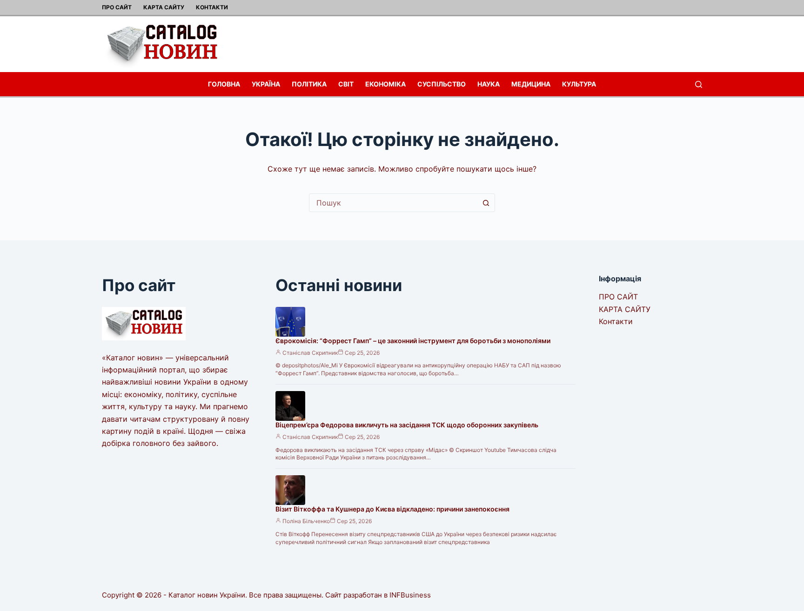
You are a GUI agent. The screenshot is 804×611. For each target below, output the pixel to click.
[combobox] (393, 202)
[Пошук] (698, 84)
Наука (488, 84)
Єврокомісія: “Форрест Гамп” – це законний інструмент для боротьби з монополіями (412, 341)
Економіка (385, 84)
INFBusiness (410, 595)
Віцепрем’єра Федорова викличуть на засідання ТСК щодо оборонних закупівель (406, 425)
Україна (266, 84)
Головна (224, 84)
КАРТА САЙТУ (163, 7)
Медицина (530, 84)
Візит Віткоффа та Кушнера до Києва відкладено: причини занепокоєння (392, 509)
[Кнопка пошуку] (486, 203)
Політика (309, 84)
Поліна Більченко (306, 521)
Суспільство (441, 84)
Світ (346, 84)
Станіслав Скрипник (310, 352)
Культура (579, 84)
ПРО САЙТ (117, 7)
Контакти (212, 7)
